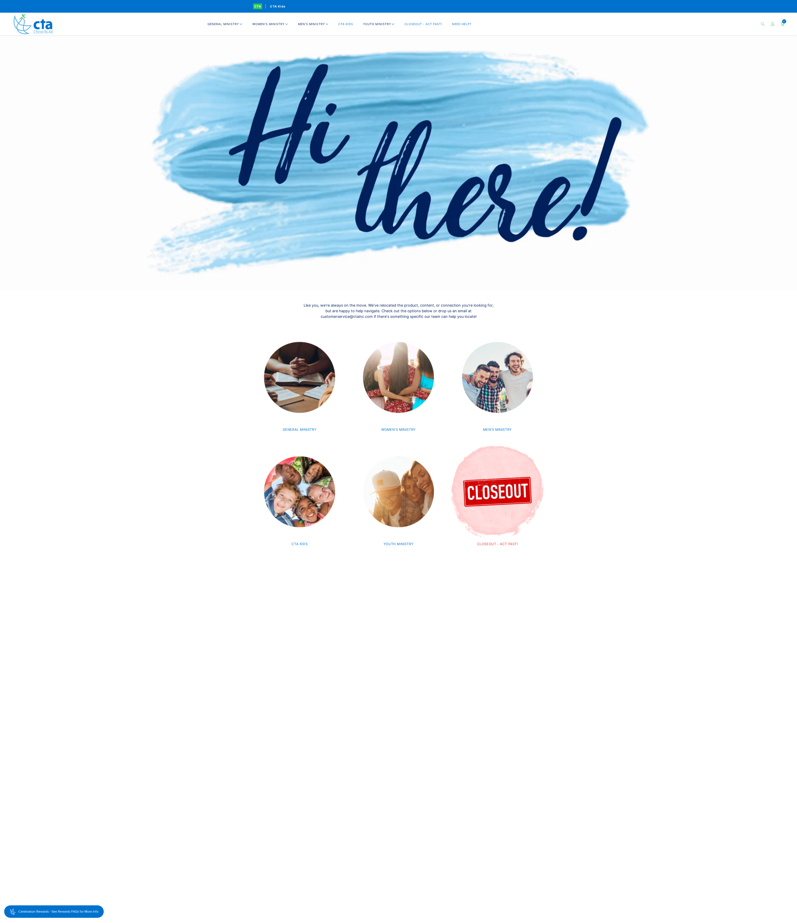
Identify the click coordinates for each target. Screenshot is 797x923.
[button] (225, 24)
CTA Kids (277, 6)
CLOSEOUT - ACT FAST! (423, 24)
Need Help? (462, 24)
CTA (257, 6)
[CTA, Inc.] (33, 24)
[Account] (773, 24)
